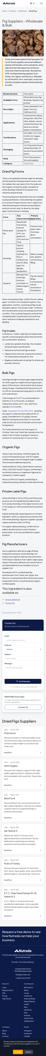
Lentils (26, 1004)
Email (7, 636)
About (4, 1031)
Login (4, 987)
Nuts (25, 1007)
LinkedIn (27, 1036)
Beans (26, 990)
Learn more (14, 1046)
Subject (8, 654)
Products (12, 11)
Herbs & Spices (29, 1001)
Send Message (24, 681)
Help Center (6, 999)
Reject (28, 1052)
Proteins (27, 1015)
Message (9, 663)
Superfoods (28, 1018)
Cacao (26, 993)
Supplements (29, 1021)
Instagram (27, 1031)
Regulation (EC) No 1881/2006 (20, 411)
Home (4, 11)
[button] (41, 3)
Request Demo (7, 990)
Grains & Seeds (29, 999)
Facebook (28, 1033)
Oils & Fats (28, 1010)
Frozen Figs (10, 603)
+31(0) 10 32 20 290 (23, 978)
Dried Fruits (22, 11)
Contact (5, 1036)
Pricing (4, 996)
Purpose (8, 645)
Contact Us (23, 707)
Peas (26, 1013)
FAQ (3, 993)
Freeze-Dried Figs (12, 599)
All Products (28, 987)
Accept (18, 1052)
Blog (4, 1033)
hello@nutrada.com (23, 975)
